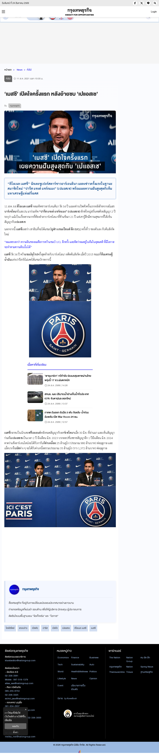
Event (60, 685)
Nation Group (129, 659)
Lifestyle (62, 678)
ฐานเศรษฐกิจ (147, 672)
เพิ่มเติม (8, 719)
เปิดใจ (55, 628)
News (19, 70)
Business (93, 658)
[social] (135, 3)
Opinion (93, 678)
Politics (93, 671)
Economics (63, 658)
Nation (129, 667)
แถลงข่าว (23, 628)
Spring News (147, 667)
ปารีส (45, 628)
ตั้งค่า (15, 732)
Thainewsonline (117, 672)
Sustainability (77, 665)
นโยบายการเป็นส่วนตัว (78, 687)
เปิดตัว (35, 628)
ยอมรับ (15, 726)
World (60, 671)
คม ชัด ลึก (145, 658)
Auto (91, 665)
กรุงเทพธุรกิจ (115, 667)
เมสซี (93, 628)
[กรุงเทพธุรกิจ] (79, 11)
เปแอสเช (66, 628)
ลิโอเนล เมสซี (80, 628)
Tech (60, 665)
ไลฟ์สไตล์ (10, 628)
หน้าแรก (8, 70)
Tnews (129, 672)
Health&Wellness (79, 671)
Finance (75, 658)
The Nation (114, 658)
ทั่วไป (29, 70)
